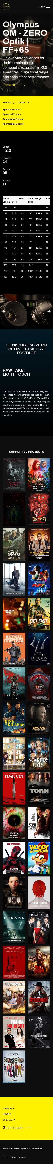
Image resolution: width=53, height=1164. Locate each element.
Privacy (14, 1157)
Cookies (22, 1157)
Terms (5, 1157)
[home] (6, 6)
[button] (44, 6)
